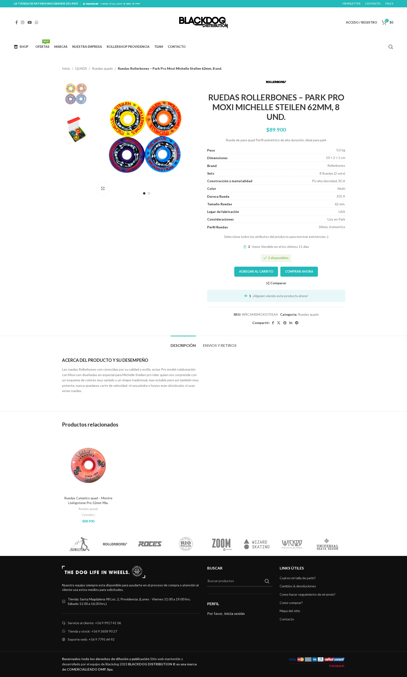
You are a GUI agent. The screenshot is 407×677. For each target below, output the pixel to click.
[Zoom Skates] (221, 544)
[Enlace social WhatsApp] (36, 22)
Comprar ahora (299, 271)
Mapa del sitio (290, 611)
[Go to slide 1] (144, 193)
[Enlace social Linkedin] (291, 323)
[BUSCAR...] (267, 581)
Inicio (66, 68)
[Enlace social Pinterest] (285, 323)
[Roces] (150, 544)
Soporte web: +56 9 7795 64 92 (91, 639)
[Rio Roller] (186, 544)
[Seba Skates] (79, 544)
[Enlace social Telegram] (297, 323)
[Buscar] (391, 47)
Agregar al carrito (256, 271)
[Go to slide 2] (149, 193)
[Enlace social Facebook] (16, 22)
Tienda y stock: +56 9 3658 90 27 (92, 631)
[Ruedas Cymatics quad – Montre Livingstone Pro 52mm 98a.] (88, 463)
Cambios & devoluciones (298, 586)
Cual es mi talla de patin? (298, 578)
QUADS (81, 68)
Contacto (287, 619)
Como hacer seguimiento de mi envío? (307, 594)
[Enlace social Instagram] (22, 22)
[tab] (183, 343)
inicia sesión (234, 613)
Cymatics (88, 515)
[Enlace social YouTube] (29, 22)
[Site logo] (203, 22)
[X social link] (279, 323)
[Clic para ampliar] (103, 188)
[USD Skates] (327, 544)
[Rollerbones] (115, 544)
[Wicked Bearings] (292, 544)
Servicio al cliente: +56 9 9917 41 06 (94, 623)
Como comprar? (291, 603)
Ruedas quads (102, 68)
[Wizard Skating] (256, 544)
